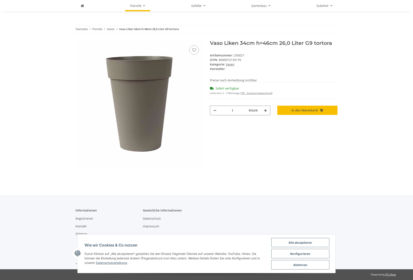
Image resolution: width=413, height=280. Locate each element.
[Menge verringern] (215, 110)
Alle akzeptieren (300, 242)
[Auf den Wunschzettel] (194, 50)
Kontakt (81, 226)
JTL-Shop (390, 274)
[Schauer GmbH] (82, 5)
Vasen (230, 64)
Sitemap (81, 234)
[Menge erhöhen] (265, 110)
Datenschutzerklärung (111, 263)
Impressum (151, 226)
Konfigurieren (300, 254)
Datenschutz (152, 218)
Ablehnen (300, 265)
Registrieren (84, 218)
